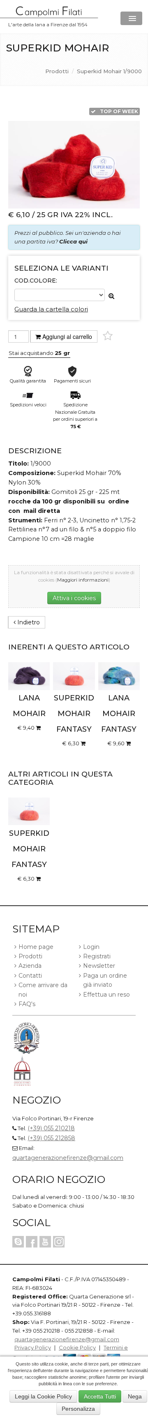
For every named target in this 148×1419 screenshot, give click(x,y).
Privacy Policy (32, 1347)
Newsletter (99, 965)
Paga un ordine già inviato (105, 980)
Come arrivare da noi (42, 989)
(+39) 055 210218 (51, 1128)
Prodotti (57, 71)
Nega (135, 1396)
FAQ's (26, 1004)
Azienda (30, 965)
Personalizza (78, 1408)
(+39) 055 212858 (51, 1138)
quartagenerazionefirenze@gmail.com (67, 1158)
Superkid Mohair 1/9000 (109, 71)
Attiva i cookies (74, 598)
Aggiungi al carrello (67, 336)
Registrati (97, 956)
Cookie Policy (77, 1347)
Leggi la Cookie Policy (43, 1396)
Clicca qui (73, 241)
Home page (35, 947)
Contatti (30, 975)
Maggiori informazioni (83, 580)
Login (91, 947)
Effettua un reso (106, 994)
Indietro (28, 622)
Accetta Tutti (100, 1396)
